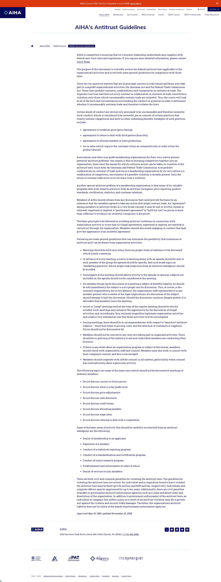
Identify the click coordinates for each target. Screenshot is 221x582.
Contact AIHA (94, 576)
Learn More (135, 3)
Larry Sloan (83, 61)
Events (161, 15)
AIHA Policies (59, 46)
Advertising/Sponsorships (53, 576)
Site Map (115, 576)
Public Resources (212, 15)
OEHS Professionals (192, 15)
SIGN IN (189, 9)
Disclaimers (82, 576)
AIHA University (148, 15)
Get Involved (132, 15)
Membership (118, 15)
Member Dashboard (176, 9)
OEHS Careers (174, 15)
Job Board (141, 9)
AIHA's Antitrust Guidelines (81, 46)
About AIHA (104, 15)
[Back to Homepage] (12, 12)
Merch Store (162, 9)
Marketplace (151, 9)
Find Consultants (129, 9)
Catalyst (117, 9)
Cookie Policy (126, 576)
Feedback (105, 576)
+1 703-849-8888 (131, 534)
